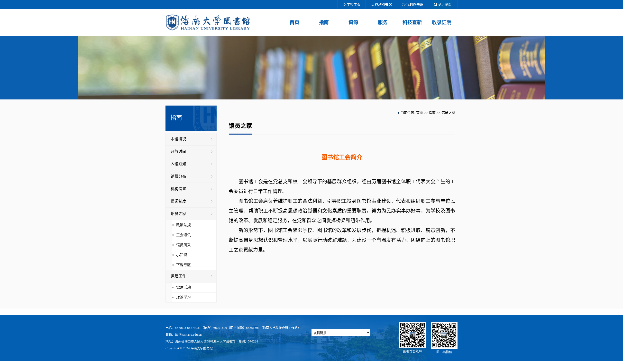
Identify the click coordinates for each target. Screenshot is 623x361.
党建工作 (178, 276)
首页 (294, 22)
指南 (324, 22)
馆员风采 (183, 245)
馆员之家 (178, 214)
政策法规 (183, 225)
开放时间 (178, 151)
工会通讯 (183, 235)
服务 (383, 22)
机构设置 (178, 189)
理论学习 (183, 297)
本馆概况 (178, 139)
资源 (353, 22)
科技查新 (412, 22)
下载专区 (183, 265)
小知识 (181, 255)
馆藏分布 (178, 176)
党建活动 (183, 287)
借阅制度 (178, 201)
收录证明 (441, 22)
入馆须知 (178, 164)
